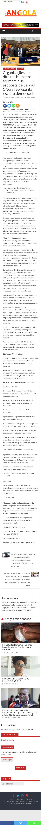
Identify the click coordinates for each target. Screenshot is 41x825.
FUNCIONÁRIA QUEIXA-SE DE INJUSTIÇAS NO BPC (15, 679)
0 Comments (31, 97)
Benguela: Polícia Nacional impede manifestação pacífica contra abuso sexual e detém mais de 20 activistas (23, 560)
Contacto (29, 799)
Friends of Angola (7, 740)
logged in (14, 730)
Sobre (12, 799)
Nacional (20, 69)
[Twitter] (9, 106)
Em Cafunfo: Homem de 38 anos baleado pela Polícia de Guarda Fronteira (17, 647)
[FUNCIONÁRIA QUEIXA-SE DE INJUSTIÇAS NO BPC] (20, 657)
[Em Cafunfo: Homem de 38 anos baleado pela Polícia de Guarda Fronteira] (20, 624)
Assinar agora (7, 760)
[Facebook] (5, 106)
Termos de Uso (20, 799)
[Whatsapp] (13, 106)
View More (20, 767)
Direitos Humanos (9, 69)
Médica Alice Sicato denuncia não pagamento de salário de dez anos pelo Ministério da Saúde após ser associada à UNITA (17, 580)
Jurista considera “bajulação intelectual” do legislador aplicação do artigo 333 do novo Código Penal (20, 712)
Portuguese (9, 1)
